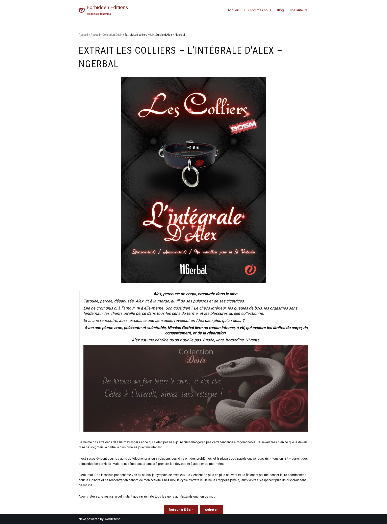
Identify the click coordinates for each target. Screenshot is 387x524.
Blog (280, 10)
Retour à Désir (181, 509)
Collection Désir (112, 34)
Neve (82, 519)
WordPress (112, 519)
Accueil (233, 10)
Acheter (211, 509)
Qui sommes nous (257, 10)
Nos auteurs (298, 10)
